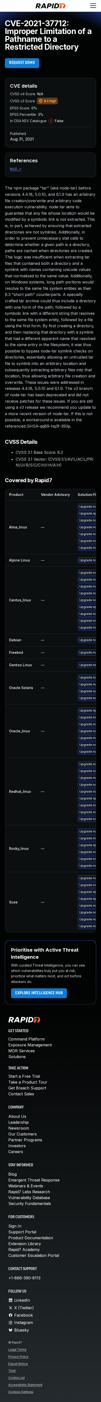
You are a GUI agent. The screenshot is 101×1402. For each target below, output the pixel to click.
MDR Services (21, 1050)
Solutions (17, 1056)
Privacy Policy (18, 1356)
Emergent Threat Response (34, 1180)
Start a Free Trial (24, 1076)
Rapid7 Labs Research (29, 1191)
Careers (15, 1151)
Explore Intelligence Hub (39, 993)
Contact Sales (21, 1093)
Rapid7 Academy (24, 1249)
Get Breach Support (27, 1088)
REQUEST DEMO (22, 63)
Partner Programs (25, 1139)
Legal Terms (17, 1349)
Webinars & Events (25, 1185)
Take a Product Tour (27, 1082)
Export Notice (18, 1364)
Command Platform (26, 1039)
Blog (12, 1174)
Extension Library (24, 1243)
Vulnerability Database (29, 1197)
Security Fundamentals (29, 1203)
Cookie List (16, 1377)
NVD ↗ (15, 169)
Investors (17, 1145)
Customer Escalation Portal (33, 1255)
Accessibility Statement (25, 1385)
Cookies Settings (20, 1392)
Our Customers (22, 1134)
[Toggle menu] (93, 5)
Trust (12, 1370)
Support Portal (22, 1231)
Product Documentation (30, 1237)
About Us (17, 1116)
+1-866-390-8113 (24, 1277)
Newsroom (18, 1128)
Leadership (18, 1122)
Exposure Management (30, 1044)
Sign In (14, 1226)
